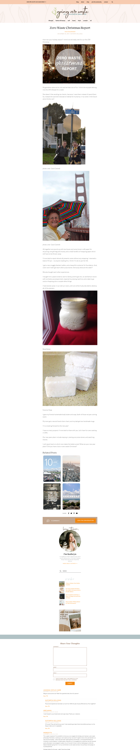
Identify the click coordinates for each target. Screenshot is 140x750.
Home (73, 21)
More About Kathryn (69, 563)
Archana (47, 710)
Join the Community (97, 2)
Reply (44, 696)
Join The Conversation (85, 520)
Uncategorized (70, 32)
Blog (77, 2)
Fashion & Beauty (60, 21)
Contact (106, 2)
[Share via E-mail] (77, 513)
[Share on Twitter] (71, 513)
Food (79, 21)
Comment (56, 646)
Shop (88, 2)
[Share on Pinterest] (74, 513)
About (82, 2)
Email (55, 673)
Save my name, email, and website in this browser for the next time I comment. (67, 679)
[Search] (112, 2)
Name (55, 667)
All (91, 21)
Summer (85, 21)
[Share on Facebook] (68, 513)
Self (69, 21)
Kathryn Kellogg (53, 700)
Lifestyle (51, 21)
